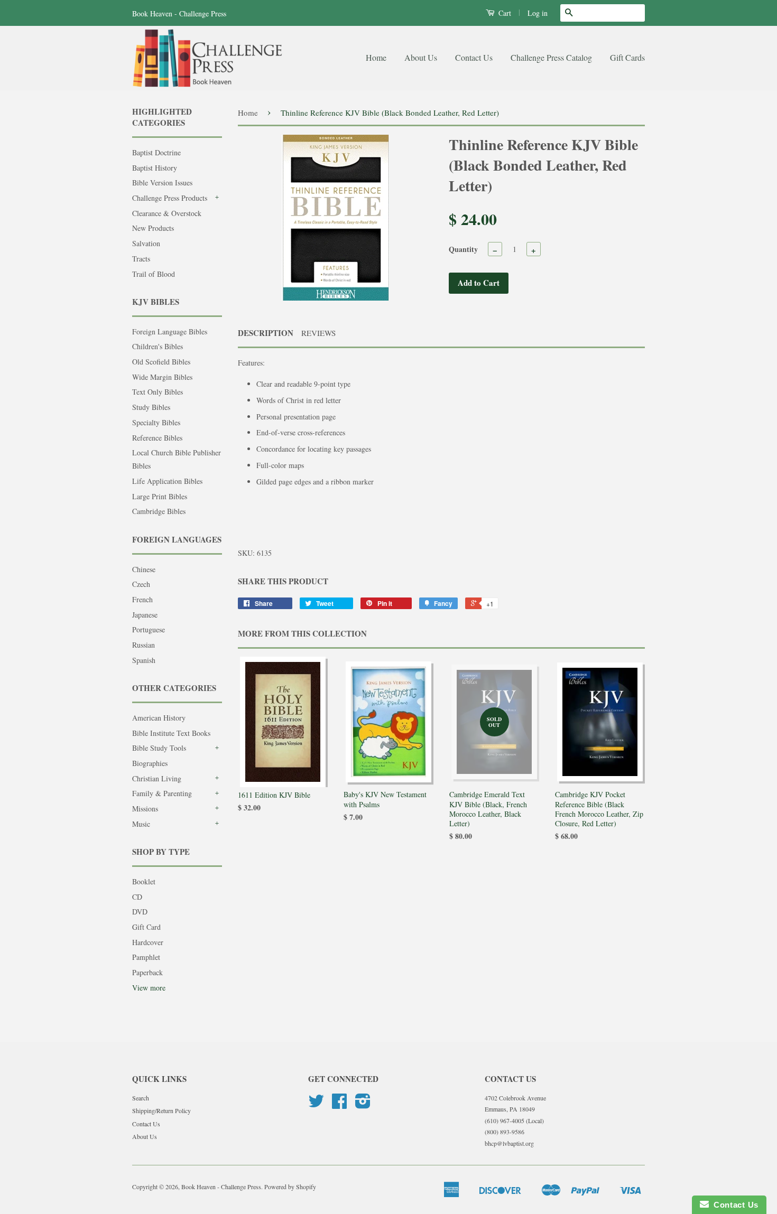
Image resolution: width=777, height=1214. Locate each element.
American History (159, 718)
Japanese (145, 615)
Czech (141, 584)
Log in (538, 13)
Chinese (143, 569)
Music (141, 824)
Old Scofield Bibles (161, 362)
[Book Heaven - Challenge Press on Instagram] (363, 1104)
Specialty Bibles (156, 422)
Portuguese (148, 629)
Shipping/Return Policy (161, 1110)
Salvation (146, 243)
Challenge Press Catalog (551, 57)
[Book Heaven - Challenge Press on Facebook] (339, 1104)
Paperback (147, 972)
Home (376, 57)
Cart (503, 13)
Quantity (463, 249)
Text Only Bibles (157, 392)
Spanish (143, 660)
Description (265, 333)
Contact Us (474, 57)
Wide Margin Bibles (162, 377)
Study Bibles (151, 407)
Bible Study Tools (159, 748)
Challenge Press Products (169, 198)
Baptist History (154, 168)
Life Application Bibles (167, 481)
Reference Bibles (157, 438)
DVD (139, 912)
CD (137, 897)
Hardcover (147, 942)
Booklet (143, 881)
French (142, 599)
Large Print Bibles (159, 496)
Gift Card (146, 927)
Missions (145, 809)
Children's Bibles (157, 346)
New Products (153, 228)
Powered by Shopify (290, 1186)
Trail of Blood (153, 274)
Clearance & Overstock (166, 213)
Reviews (318, 333)
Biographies (150, 763)
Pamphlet (146, 957)
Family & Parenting (162, 793)
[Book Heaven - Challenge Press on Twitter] (316, 1104)
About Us (420, 57)
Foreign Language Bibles (169, 331)
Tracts (141, 259)
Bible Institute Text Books (171, 733)
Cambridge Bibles (159, 511)
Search (140, 1098)
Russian (143, 645)
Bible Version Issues (162, 183)
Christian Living (156, 778)
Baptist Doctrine (156, 152)
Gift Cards (627, 57)
